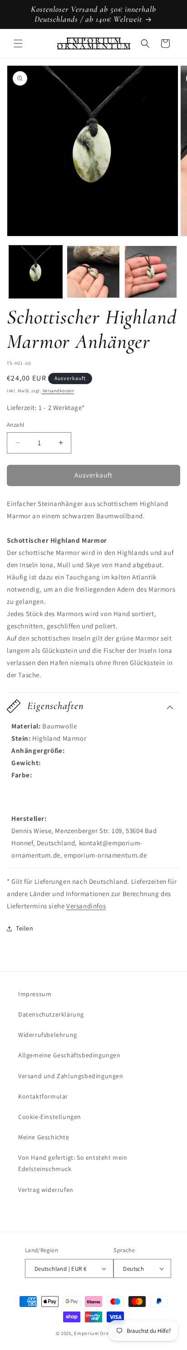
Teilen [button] (25, 928)
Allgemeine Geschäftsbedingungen (69, 1055)
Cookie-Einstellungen (49, 1117)
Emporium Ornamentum (102, 1333)
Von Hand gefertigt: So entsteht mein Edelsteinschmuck (73, 1163)
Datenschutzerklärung (51, 1014)
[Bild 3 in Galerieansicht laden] (150, 272)
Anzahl (15, 425)
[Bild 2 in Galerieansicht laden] (93, 272)
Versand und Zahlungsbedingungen (70, 1076)
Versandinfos (86, 906)
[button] (18, 43)
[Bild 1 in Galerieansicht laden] (35, 272)
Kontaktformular (43, 1096)
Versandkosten (57, 391)
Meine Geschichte (43, 1137)
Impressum (34, 994)
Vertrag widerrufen (46, 1190)
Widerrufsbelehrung (47, 1035)
